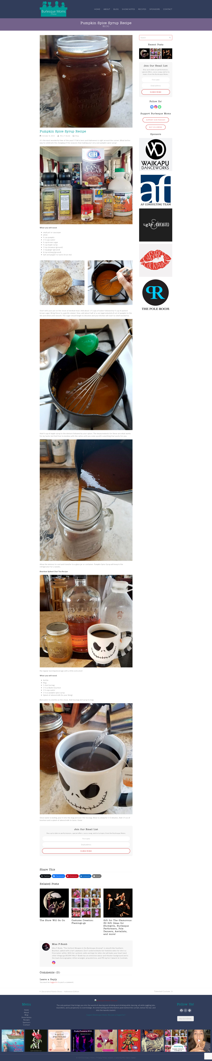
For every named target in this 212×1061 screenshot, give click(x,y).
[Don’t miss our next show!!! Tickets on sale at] (13, 1041)
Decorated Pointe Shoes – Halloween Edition (59, 991)
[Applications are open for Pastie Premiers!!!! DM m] (83, 1041)
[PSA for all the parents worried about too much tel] (199, 1041)
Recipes (26, 1020)
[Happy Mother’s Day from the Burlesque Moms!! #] (36, 1041)
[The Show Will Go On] (54, 903)
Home (26, 1010)
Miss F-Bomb (65, 136)
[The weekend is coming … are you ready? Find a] (106, 1041)
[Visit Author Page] (46, 947)
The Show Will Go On (52, 920)
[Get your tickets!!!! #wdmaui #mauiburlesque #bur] (59, 1041)
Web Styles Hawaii (129, 1058)
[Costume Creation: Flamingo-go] (86, 903)
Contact (26, 1025)
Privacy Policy (101, 1058)
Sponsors (26, 1022)
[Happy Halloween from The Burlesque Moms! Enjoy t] (153, 1041)
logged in (54, 982)
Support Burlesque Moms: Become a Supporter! (106, 1015)
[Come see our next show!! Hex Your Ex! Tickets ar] (129, 1041)
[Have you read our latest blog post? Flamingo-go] (176, 1041)
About (26, 1012)
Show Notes (26, 1017)
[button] (45, 876)
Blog (77, 136)
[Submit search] (170, 37)
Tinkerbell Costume (162, 991)
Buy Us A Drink (185, 1019)
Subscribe (86, 851)
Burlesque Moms (88, 1058)
